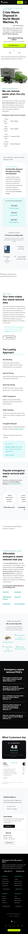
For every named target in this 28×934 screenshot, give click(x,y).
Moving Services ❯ (20, 649)
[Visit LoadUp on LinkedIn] (22, 925)
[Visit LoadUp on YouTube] (18, 925)
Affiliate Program (18, 885)
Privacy (10, 916)
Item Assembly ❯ (20, 639)
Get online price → (14, 45)
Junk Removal (5, 879)
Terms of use (16, 916)
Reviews (3, 900)
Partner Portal (19, 889)
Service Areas (6, 889)
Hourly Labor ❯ (8, 651)
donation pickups (18, 429)
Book (20, 2)
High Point (6, 592)
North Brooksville (20, 604)
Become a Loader (18, 881)
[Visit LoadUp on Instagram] (10, 925)
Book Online (18, 906)
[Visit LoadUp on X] (14, 925)
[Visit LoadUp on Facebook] (6, 925)
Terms (20, 629)
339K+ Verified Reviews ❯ (18, 25)
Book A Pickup (9, 455)
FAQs (16, 896)
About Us (4, 896)
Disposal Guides (18, 900)
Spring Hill (17, 597)
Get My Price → (9, 826)
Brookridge (18, 592)
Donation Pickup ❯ (8, 642)
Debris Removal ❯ (9, 507)
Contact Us (4, 902)
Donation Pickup (5, 881)
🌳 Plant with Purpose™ (14, 930)
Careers (16, 879)
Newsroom (4, 898)
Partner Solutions (18, 883)
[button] (14, 679)
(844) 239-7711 (8, 871)
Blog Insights (17, 902)
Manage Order (6, 906)
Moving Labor (5, 885)
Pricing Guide (17, 898)
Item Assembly (5, 883)
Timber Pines (6, 604)
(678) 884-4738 (9, 842)
